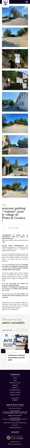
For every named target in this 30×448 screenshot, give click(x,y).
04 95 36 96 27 (15, 425)
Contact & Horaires (15, 392)
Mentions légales (15, 394)
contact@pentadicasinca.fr (15, 427)
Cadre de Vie (15, 387)
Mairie (15, 380)
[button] (27, 2)
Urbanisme (15, 385)
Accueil (15, 378)
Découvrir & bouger (15, 390)
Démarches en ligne (15, 382)
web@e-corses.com (15, 441)
